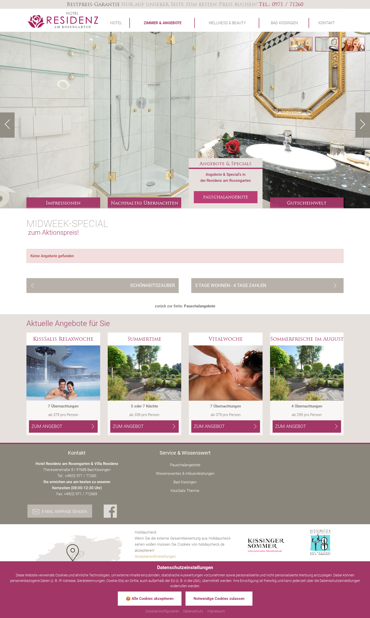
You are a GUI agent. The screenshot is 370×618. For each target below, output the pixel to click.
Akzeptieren (144, 556)
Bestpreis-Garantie (93, 4)
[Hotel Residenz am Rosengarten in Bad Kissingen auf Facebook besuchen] (110, 512)
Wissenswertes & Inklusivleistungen (185, 473)
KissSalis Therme (185, 490)
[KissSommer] (266, 545)
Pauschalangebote (185, 465)
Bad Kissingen (185, 482)
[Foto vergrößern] (185, 120)
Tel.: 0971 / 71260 (281, 4)
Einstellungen (165, 556)
